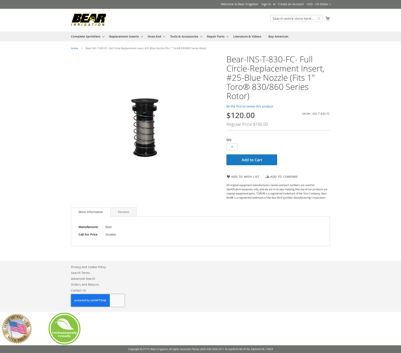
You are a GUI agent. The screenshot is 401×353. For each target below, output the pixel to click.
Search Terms (80, 273)
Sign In (266, 4)
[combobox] (296, 18)
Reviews (123, 212)
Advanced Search (83, 279)
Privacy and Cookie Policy (88, 267)
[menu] (200, 36)
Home (74, 48)
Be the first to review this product (249, 106)
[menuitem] (87, 36)
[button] (319, 4)
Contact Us (78, 290)
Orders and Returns (85, 284)
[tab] (91, 212)
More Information (91, 212)
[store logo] (89, 20)
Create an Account (291, 4)
